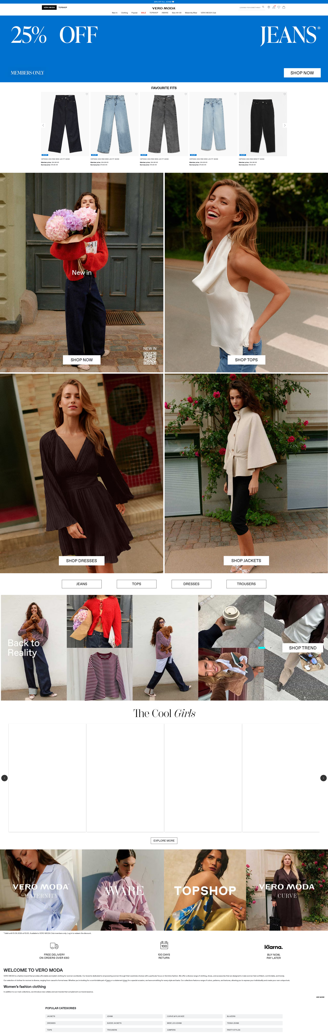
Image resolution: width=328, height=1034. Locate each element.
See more (320, 997)
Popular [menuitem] (134, 13)
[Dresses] (81, 523)
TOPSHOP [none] (62, 7)
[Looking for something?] (263, 7)
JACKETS (51, 1016)
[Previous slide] (43, 125)
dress (125, 980)
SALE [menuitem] (143, 13)
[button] (65, 124)
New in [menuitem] (114, 13)
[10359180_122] (246, 423)
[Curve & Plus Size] (287, 889)
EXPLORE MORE (164, 840)
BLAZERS (231, 1016)
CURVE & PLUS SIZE (175, 1016)
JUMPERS (171, 1030)
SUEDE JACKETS (114, 1023)
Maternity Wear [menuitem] (191, 13)
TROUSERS (112, 1030)
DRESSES (51, 1023)
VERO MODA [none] (49, 7)
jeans (108, 980)
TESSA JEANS (233, 1023)
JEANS (110, 1016)
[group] (65, 130)
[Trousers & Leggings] (246, 584)
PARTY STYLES (233, 1030)
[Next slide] (285, 125)
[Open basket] (284, 7)
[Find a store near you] (269, 8)
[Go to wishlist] (279, 8)
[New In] (81, 272)
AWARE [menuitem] (165, 13)
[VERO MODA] (164, 9)
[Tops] (246, 322)
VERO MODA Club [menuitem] (208, 13)
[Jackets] (246, 523)
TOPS (49, 1030)
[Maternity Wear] (41, 889)
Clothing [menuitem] (124, 13)
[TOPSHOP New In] (205, 889)
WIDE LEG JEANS (174, 1023)
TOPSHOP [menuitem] (154, 13)
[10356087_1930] (81, 423)
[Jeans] (164, 49)
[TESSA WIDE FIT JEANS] (164, 648)
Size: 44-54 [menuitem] (176, 13)
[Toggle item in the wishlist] (87, 94)
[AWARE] (123, 889)
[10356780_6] (246, 222)
